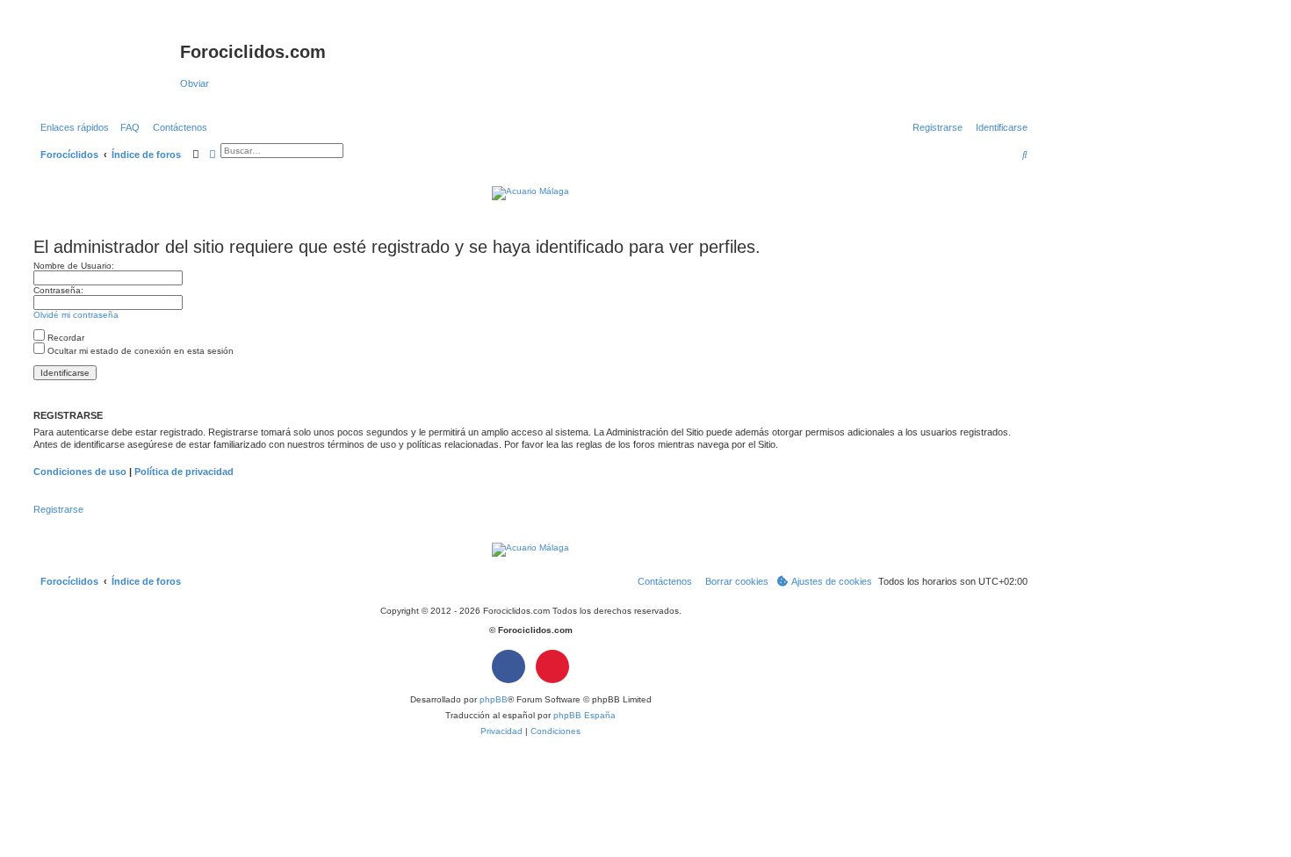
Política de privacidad (184, 471)
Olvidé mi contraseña (76, 315)
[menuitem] (126, 127)
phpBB (494, 699)
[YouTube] (552, 666)
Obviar (194, 83)
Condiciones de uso (79, 471)
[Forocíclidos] (104, 57)
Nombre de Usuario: (73, 265)
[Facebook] (508, 666)
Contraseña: (58, 290)
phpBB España (584, 715)
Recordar (64, 337)
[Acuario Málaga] (530, 192)
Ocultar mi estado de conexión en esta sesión (139, 351)
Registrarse (58, 509)
